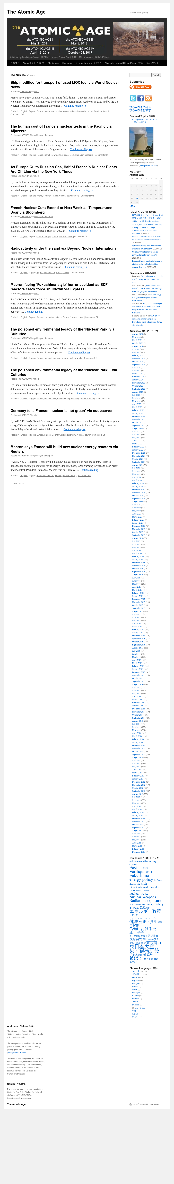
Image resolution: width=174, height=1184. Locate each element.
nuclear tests (68, 154)
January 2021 (137, 486)
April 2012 (136, 806)
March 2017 (137, 626)
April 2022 (136, 440)
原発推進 (153, 935)
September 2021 (138, 462)
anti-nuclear (136, 861)
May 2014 (136, 730)
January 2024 (137, 379)
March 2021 (137, 480)
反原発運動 (137, 939)
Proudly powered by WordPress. (146, 1104)
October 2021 (137, 458)
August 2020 (137, 501)
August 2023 (137, 391)
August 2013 (137, 757)
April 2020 (136, 513)
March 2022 (137, 443)
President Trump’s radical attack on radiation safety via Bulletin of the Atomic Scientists (147, 263)
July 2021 (136, 468)
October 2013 (137, 751)
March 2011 (137, 845)
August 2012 (137, 794)
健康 (133, 921)
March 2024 (137, 373)
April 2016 (136, 660)
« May (132, 205)
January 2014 (137, 742)
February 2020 (138, 519)
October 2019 (137, 532)
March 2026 (137, 340)
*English (24, 111)
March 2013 (137, 772)
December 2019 (138, 525)
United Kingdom (94, 111)
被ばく (136, 958)
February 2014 (138, 739)
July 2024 (136, 367)
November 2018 (138, 565)
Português (136, 992)
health (142, 883)
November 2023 (138, 382)
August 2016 (137, 647)
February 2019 (138, 556)
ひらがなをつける (140, 107)
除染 (156, 958)
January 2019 (137, 559)
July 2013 (136, 760)
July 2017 (136, 614)
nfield (36, 91)
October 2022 (137, 422)
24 (137, 198)
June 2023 (136, 398)
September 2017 (138, 608)
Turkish (135, 1001)
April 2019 (136, 550)
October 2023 (137, 385)
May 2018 (136, 583)
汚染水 (133, 955)
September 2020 (138, 498)
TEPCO (134, 907)
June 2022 (136, 434)
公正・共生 (148, 921)
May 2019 (136, 547)
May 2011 (136, 839)
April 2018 (136, 586)
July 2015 (136, 687)
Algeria (40, 272)
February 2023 (138, 410)
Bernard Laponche (45, 317)
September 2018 (138, 571)
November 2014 (138, 711)
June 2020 (136, 507)
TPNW (66, 272)
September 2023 (138, 388)
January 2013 (137, 778)
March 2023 (137, 407)
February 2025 (138, 355)
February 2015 (138, 702)
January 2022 (137, 449)
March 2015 (137, 699)
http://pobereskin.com (148, 165)
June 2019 (136, 544)
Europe (40, 434)
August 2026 (137, 334)
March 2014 (137, 736)
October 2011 (137, 824)
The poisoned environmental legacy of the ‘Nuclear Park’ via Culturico (63, 331)
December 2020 (138, 489)
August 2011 (137, 830)
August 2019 (137, 538)
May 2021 (136, 474)
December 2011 (138, 818)
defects (58, 317)
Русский (135, 1004)
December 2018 (138, 562)
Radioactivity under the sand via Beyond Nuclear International (64, 248)
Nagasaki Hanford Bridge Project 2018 (124, 62)
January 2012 (137, 815)
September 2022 (138, 425)
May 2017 (136, 620)
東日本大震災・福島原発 (144, 948)
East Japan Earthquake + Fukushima (141, 871)
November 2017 (138, 602)
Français (135, 983)
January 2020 (137, 522)
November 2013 (138, 748)
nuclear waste (62, 111)
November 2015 (138, 675)
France (40, 111)
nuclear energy (61, 357)
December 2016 (138, 635)
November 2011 (138, 821)
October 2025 (137, 343)
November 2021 (138, 455)
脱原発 (148, 954)
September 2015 (138, 681)
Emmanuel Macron (45, 475)
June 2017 (136, 617)
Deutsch (135, 977)
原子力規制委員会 (138, 935)
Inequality (154, 887)
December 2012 (138, 781)
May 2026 (136, 337)
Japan (47, 111)
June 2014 (136, 727)
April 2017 (136, 623)
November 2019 (138, 529)
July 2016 (136, 650)
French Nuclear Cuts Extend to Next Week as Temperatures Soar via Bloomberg (61, 210)
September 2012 (138, 791)
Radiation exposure (84, 154)
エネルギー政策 (145, 911)
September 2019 (138, 535)
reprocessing (73, 398)
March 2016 (137, 663)
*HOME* (15, 62)
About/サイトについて (34, 62)
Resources (67, 62)
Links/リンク (152, 62)
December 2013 (138, 745)
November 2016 (138, 638)
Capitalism (133, 864)
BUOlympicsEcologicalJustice (144, 119)
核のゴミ (107, 111)
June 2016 (136, 653)
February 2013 (138, 775)
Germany (56, 434)
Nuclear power (65, 195)
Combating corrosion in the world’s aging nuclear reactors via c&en (147, 279)
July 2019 (136, 541)
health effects (50, 398)
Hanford (132, 884)
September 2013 (138, 754)
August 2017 (137, 611)
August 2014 (137, 720)
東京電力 (153, 942)
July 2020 (136, 504)
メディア (133, 915)
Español (135, 980)
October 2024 (137, 361)
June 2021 (136, 471)
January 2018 (137, 596)
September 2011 (138, 827)
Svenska (135, 998)
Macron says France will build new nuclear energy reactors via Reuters (64, 449)
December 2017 (138, 599)
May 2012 (136, 803)
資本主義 (148, 958)
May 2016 (136, 656)
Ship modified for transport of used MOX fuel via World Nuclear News (65, 84)
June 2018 (136, 580)
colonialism (49, 272)
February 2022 (138, 446)
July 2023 (136, 394)
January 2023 (137, 413)
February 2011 (138, 848)
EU (155, 880)
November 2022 (138, 419)
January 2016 (137, 669)
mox (53, 111)
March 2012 (137, 809)
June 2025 (136, 349)
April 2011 (136, 842)
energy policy (141, 879)
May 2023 (136, 401)
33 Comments (84, 475)
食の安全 (133, 962)
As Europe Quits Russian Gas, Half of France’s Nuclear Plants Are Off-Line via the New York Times (64, 169)
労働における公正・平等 (142, 930)
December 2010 (138, 851)
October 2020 (137, 495)
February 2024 (138, 376)
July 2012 (136, 797)
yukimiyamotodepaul (43, 135)
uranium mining (88, 398)
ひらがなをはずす (140, 110)
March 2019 (137, 553)
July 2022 (136, 431)
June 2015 (136, 690)
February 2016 (138, 666)
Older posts (17, 483)
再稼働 (134, 925)
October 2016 (137, 641)
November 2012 (138, 784)
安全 (156, 939)
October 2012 (137, 787)
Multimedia (53, 62)
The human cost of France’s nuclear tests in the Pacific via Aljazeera (61, 128)
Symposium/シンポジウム (89, 62)
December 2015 (138, 672)
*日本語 (135, 974)
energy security (43, 195)
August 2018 (137, 574)
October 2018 (137, 568)
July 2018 (136, 577)
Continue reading (75, 105)
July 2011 (136, 833)
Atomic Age (150, 861)
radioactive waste (78, 111)
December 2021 (138, 452)
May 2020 (136, 510)
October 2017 (137, 605)
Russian (135, 995)
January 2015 (137, 705)
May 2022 (136, 437)
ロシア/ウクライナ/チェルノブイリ (144, 918)
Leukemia (48, 357)
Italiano (135, 986)
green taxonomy (68, 434)
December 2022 (138, 416)
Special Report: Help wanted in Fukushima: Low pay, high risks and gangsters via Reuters (147, 288)
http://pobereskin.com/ (17, 1052)
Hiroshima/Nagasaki (139, 887)
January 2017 (137, 632)
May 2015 (136, 693)
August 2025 (137, 346)
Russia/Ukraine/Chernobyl (141, 904)
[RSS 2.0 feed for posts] (140, 90)
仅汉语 (135, 1013)
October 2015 (137, 678)
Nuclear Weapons (142, 896)
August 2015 (137, 684)
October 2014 (137, 714)
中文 (134, 1010)
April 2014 (136, 733)
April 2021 (136, 477)
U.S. (143, 907)
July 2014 (136, 723)
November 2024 (138, 358)
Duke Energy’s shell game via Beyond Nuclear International (147, 297)
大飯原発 (150, 939)
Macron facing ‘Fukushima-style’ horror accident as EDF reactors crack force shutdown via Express (59, 286)
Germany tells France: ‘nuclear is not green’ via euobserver (62, 410)
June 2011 (136, 836)
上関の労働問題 (139, 122)
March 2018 (137, 589)
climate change (44, 236)
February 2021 (138, 483)
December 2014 (138, 708)
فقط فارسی (140, 1007)
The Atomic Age (26, 11)
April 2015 (136, 696)
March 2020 (137, 516)
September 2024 (138, 364)
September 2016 (138, 644)
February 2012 (138, 812)
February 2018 (138, 592)
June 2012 (136, 800)
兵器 (160, 922)
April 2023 (136, 404)
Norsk (134, 989)
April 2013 (136, 769)
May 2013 (136, 766)
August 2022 (137, 428)
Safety (76, 195)
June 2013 (136, 763)
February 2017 (138, 629)
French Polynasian (52, 154)
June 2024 (136, 370)
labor (132, 890)
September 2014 (138, 717)
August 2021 (137, 465)
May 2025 (136, 352)
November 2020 (138, 492)
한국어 (135, 1016)
